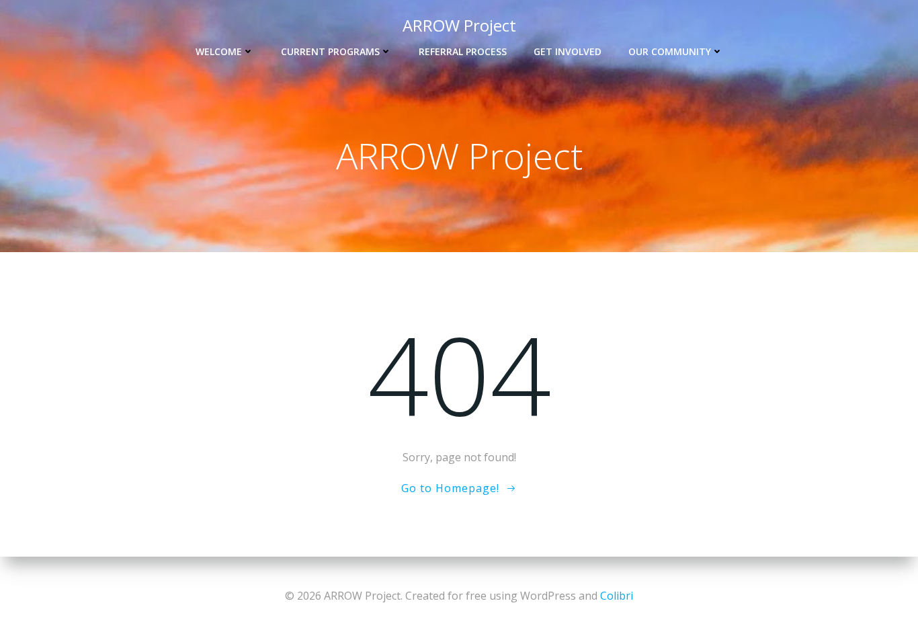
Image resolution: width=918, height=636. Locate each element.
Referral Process (463, 51)
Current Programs (330, 51)
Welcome (219, 51)
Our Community (669, 51)
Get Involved (567, 51)
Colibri (616, 595)
